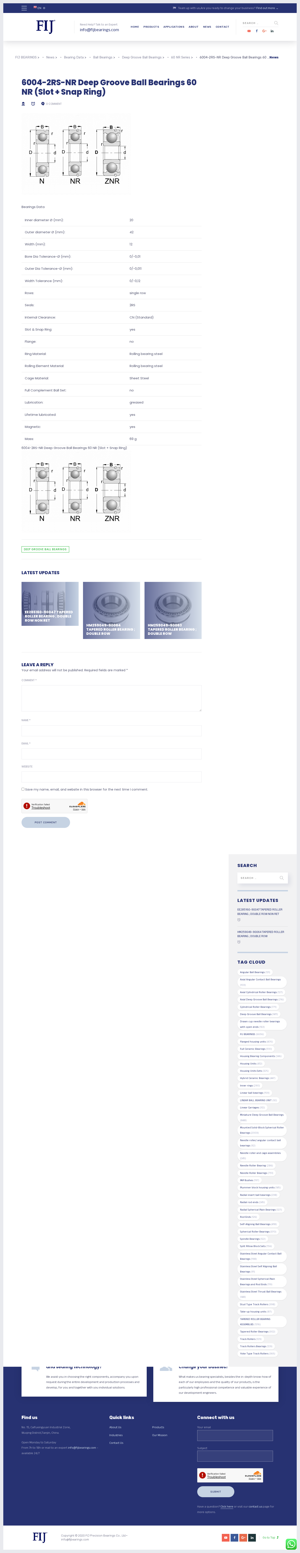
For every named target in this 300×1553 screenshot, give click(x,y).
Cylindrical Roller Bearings (258, 1006)
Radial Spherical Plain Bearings (261, 1209)
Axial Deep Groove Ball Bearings (262, 999)
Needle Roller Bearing (256, 1165)
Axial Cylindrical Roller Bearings (261, 992)
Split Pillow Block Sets (256, 1246)
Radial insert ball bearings (258, 1194)
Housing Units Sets (254, 1070)
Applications (173, 26)
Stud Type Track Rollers (257, 1304)
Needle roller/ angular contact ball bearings (260, 1143)
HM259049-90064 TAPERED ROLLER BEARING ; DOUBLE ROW (110, 629)
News (207, 26)
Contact (223, 26)
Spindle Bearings (253, 1238)
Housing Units (251, 1063)
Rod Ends (248, 1216)
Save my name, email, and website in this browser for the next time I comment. (86, 789)
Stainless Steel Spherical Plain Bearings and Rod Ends (257, 1281)
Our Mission (159, 1435)
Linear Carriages (252, 1107)
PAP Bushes (249, 1180)
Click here (226, 1506)
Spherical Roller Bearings (258, 1231)
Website (27, 766)
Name (26, 720)
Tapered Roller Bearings (257, 1331)
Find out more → (267, 8)
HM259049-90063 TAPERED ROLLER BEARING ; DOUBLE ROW (172, 629)
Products (151, 26)
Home (135, 26)
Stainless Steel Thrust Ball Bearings (260, 1294)
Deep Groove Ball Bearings (45, 549)
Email (26, 743)
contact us (255, 1506)
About (194, 26)
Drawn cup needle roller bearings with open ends (260, 1024)
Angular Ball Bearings (255, 972)
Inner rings (250, 1085)
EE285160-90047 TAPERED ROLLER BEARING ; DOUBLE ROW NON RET (49, 616)
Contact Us (116, 1442)
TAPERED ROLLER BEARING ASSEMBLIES (255, 1322)
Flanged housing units (256, 1041)
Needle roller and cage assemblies (260, 1155)
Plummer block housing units (260, 1187)
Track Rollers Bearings (256, 1346)
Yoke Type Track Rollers (257, 1353)
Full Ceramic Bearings (256, 1048)
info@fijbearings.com (99, 29)
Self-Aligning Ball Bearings (258, 1224)
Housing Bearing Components (261, 1056)
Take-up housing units (256, 1311)
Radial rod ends (252, 1202)
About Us (115, 1427)
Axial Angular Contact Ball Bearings (260, 982)
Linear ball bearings (254, 1092)
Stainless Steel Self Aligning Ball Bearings (258, 1269)
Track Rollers (251, 1339)
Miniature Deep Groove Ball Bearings (262, 1117)
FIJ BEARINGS (252, 1034)
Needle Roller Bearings (256, 1172)
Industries (116, 1435)
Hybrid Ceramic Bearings (257, 1078)
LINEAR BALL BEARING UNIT (258, 1100)
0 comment (54, 104)
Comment (29, 680)
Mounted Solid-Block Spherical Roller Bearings (262, 1130)
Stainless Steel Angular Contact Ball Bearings (261, 1256)
